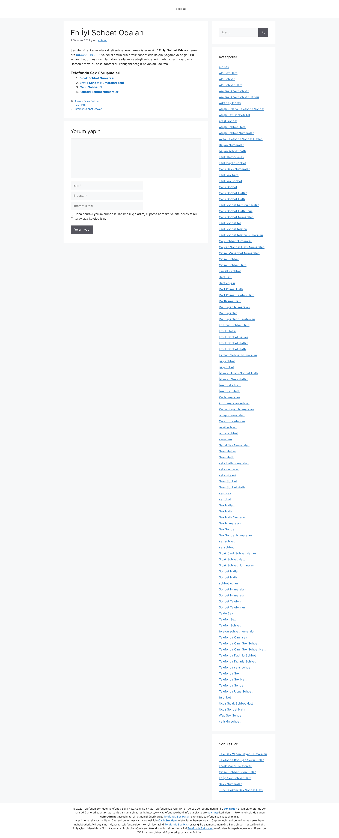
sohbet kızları (228, 583)
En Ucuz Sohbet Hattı (234, 325)
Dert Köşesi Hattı (231, 289)
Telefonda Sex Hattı (233, 679)
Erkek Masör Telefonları (235, 766)
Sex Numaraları (230, 523)
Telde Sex (226, 613)
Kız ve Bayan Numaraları (236, 409)
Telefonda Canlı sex (233, 637)
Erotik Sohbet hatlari (233, 337)
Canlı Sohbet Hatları (233, 193)
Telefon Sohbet (230, 625)
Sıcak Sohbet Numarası (97, 78)
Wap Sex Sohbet (230, 715)
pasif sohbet (228, 427)
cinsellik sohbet (230, 271)
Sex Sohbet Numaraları (235, 535)
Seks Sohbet (228, 481)
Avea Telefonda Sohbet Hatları (241, 139)
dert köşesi (227, 283)
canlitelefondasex (231, 157)
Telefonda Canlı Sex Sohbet (238, 643)
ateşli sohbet (228, 121)
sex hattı (213, 812)
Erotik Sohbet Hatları (233, 343)
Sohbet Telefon (230, 601)
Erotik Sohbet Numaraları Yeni (102, 83)
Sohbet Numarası (231, 595)
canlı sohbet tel (230, 223)
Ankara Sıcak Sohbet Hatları (239, 97)
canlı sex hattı (229, 175)
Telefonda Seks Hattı (200, 828)
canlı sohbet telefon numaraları (241, 235)
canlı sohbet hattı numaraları (239, 205)
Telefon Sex (227, 619)
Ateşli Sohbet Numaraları (236, 133)
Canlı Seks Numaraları (234, 169)
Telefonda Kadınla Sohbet (237, 655)
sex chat (225, 499)
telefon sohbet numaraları (237, 631)
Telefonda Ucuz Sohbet (235, 691)
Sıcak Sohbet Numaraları (236, 565)
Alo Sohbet (227, 79)
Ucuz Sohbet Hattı (232, 709)
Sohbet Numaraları (232, 589)
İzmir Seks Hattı (230, 385)
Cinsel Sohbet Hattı (232, 265)
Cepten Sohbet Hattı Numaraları (241, 247)
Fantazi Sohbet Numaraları (99, 92)
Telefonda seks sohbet (235, 667)
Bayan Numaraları (231, 145)
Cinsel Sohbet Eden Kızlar (237, 772)
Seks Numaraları (230, 784)
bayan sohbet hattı (232, 151)
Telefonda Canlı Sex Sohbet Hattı (242, 649)
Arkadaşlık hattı (230, 103)
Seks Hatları (227, 451)
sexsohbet (226, 547)
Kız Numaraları (229, 397)
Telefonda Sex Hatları (176, 816)
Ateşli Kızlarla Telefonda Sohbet (241, 109)
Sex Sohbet (227, 529)
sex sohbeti (227, 541)
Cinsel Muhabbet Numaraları (239, 253)
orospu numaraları (232, 415)
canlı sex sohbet (230, 181)
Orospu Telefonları (232, 421)
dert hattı (225, 277)
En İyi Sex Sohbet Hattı (235, 778)
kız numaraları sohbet (234, 403)
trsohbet (225, 697)
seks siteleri (227, 475)
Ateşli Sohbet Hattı (232, 127)
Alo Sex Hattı (228, 73)
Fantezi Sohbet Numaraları (238, 355)
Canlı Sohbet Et (91, 87)
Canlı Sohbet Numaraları (236, 217)
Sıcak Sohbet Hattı (232, 559)
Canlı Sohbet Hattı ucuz (235, 211)
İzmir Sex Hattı (229, 391)
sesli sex (225, 493)
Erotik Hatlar (227, 331)
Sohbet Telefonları (232, 607)
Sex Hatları (226, 505)
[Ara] (263, 32)
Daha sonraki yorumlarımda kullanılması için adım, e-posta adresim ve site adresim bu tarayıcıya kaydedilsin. (136, 216)
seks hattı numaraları (234, 463)
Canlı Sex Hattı (167, 820)
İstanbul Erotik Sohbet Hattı (238, 373)
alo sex (224, 67)
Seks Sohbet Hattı (232, 487)
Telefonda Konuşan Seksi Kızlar (241, 760)
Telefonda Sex (229, 673)
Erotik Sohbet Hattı (232, 349)
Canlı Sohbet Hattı (232, 199)
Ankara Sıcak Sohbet (87, 101)
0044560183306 (88, 55)
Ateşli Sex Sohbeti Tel (234, 115)
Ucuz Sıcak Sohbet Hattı (236, 703)
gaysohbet (226, 367)
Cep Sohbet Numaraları (235, 241)
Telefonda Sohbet (231, 685)
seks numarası (229, 469)
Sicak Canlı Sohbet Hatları (237, 553)
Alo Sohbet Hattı (230, 85)
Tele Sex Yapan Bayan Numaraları (243, 754)
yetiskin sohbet (229, 721)
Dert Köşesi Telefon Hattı (236, 295)
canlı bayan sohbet (232, 163)
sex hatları (230, 808)
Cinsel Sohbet (229, 259)
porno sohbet (228, 433)
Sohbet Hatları (229, 571)
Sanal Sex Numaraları (234, 445)
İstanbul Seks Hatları (233, 379)
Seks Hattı (226, 457)
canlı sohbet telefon (233, 229)
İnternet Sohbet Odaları (88, 108)
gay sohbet (227, 361)
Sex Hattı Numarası (232, 517)
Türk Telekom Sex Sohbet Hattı (241, 790)
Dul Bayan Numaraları (234, 307)
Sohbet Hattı (228, 577)
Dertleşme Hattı (230, 301)
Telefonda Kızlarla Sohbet (237, 661)
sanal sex (225, 439)
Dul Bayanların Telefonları (237, 319)
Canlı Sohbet (228, 187)
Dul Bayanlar (228, 313)
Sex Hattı (80, 104)
